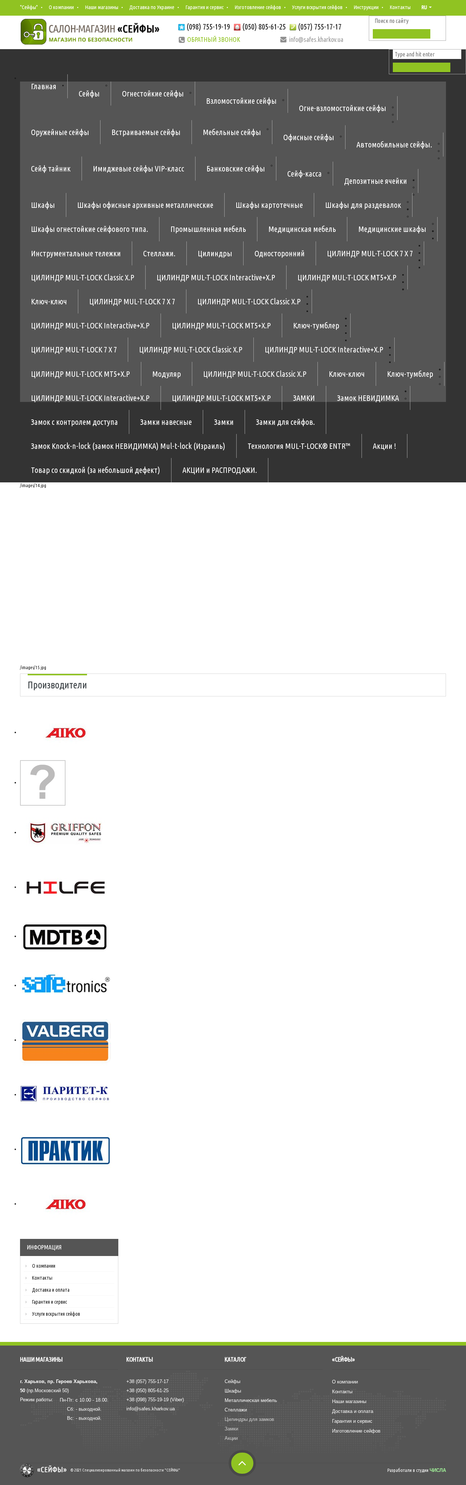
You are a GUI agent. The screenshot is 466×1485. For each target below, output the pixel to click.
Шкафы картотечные (269, 204)
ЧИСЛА (438, 1470)
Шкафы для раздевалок (363, 204)
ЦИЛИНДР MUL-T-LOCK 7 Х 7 (370, 253)
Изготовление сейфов (257, 7)
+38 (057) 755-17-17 (147, 1381)
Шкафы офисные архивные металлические (145, 204)
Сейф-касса (304, 173)
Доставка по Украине (151, 7)
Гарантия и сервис (204, 7)
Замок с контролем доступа (74, 421)
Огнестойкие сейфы (153, 93)
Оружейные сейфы (60, 132)
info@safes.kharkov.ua (150, 1408)
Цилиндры (215, 253)
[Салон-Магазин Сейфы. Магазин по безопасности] (90, 32)
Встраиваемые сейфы (146, 132)
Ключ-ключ (49, 301)
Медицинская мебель (302, 228)
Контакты (400, 7)
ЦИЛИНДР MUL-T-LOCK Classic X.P (82, 277)
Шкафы (43, 204)
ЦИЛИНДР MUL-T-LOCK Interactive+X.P (216, 277)
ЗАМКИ (304, 397)
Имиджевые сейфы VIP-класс (138, 168)
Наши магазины (101, 7)
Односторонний (279, 253)
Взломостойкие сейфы (241, 100)
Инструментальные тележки (76, 253)
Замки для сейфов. (285, 421)
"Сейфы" (29, 7)
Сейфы (89, 93)
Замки (224, 421)
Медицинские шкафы (392, 228)
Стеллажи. (159, 253)
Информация (44, 1247)
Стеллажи (236, 1410)
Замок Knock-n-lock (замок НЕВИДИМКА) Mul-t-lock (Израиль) (128, 445)
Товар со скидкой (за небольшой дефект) (95, 469)
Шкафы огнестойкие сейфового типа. (89, 228)
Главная (43, 86)
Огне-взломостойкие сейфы (342, 107)
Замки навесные (166, 421)
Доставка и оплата (51, 1290)
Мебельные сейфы (232, 132)
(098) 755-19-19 (208, 26)
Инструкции (366, 7)
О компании (61, 7)
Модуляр (166, 373)
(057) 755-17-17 (319, 26)
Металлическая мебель (251, 1400)
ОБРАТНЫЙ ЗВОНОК (213, 39)
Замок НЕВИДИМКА (368, 397)
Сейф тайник (51, 168)
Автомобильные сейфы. (394, 144)
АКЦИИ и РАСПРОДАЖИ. (219, 469)
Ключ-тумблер (316, 325)
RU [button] (424, 7)
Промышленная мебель (208, 228)
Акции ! (384, 445)
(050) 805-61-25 (264, 26)
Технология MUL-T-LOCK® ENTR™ (299, 445)
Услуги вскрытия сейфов (317, 7)
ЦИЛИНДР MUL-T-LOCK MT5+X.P (346, 277)
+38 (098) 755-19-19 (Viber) (155, 1399)
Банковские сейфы (235, 168)
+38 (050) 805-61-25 (147, 1390)
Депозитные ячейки (375, 180)
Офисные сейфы (308, 137)
